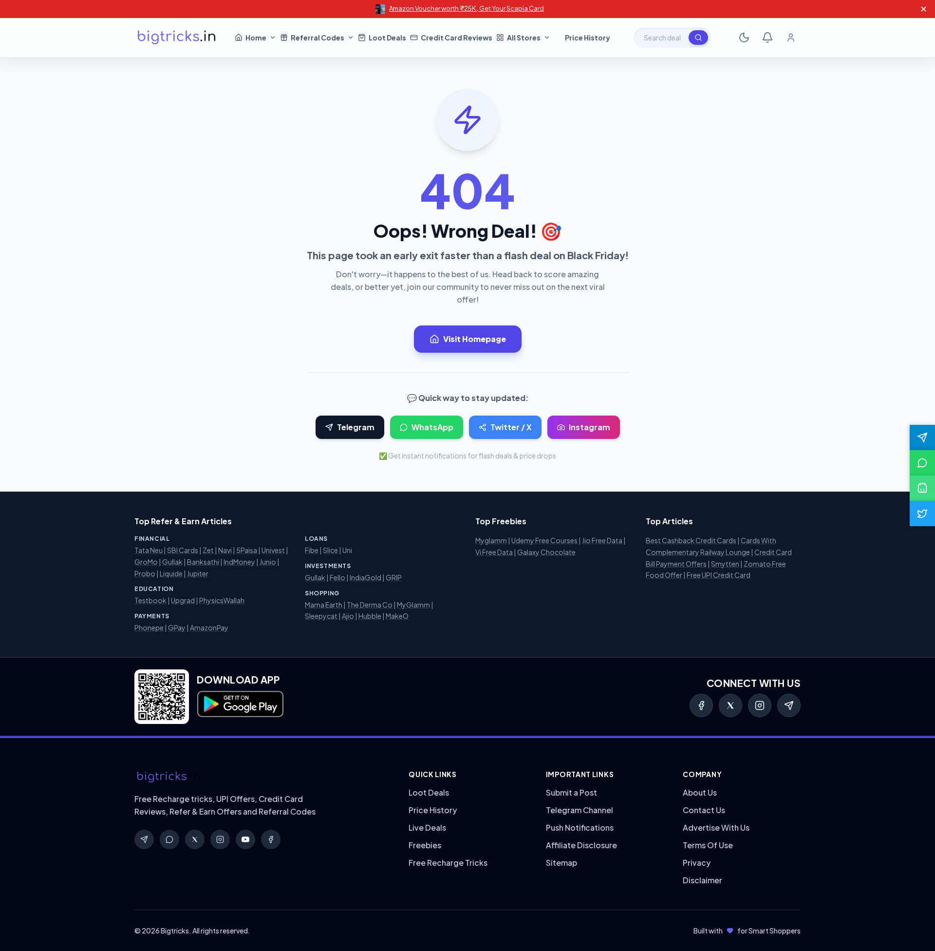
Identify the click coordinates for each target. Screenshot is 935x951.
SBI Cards (182, 550)
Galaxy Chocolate (546, 552)
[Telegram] (789, 705)
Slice (330, 550)
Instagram (589, 427)
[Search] (698, 37)
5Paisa (246, 550)
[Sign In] (791, 37)
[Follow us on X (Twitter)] (922, 513)
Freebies (425, 845)
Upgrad (183, 600)
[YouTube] (245, 839)
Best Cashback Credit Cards (691, 540)
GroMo (146, 561)
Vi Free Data (494, 552)
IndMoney (239, 561)
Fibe (311, 550)
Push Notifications (580, 827)
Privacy (697, 862)
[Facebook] (701, 705)
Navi (225, 550)
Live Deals (427, 827)
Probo (144, 573)
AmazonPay (209, 627)
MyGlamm (413, 604)
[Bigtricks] (261, 777)
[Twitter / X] (730, 705)
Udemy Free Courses (544, 540)
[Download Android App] (922, 488)
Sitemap (561, 862)
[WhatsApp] (169, 839)
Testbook (150, 600)
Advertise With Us (716, 827)
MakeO (397, 615)
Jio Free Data (602, 540)
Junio (268, 561)
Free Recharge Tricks (448, 862)
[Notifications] (767, 37)
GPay (177, 627)
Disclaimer (702, 880)
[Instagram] (759, 705)
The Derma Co (370, 604)
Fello (337, 577)
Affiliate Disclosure (581, 845)
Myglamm (491, 540)
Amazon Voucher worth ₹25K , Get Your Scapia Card (466, 8)
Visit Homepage (474, 339)
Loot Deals (429, 792)
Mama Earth (323, 604)
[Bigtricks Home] (176, 37)
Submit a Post (571, 792)
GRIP (394, 577)
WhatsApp (432, 427)
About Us (700, 792)
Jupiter (197, 573)
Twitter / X (511, 427)
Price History (433, 810)
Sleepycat (321, 615)
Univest (273, 550)
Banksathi (203, 561)
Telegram (355, 427)
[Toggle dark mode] (744, 37)
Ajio (348, 615)
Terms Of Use (708, 845)
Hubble (369, 615)
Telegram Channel (579, 810)
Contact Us (704, 810)
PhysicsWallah (221, 600)
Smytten (725, 563)
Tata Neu (148, 550)
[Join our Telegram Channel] (922, 437)
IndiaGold (365, 577)
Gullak (172, 561)
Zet (208, 550)
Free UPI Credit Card (718, 575)
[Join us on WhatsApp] (922, 463)
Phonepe (149, 627)
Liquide (171, 573)
